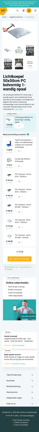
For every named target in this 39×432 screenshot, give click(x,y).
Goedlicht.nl (6, 412)
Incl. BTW (20, 254)
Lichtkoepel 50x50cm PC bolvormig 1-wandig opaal (24, 119)
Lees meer (19, 109)
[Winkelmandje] (28, 10)
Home (4, 17)
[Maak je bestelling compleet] (28, 134)
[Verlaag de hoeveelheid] (16, 125)
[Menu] (35, 10)
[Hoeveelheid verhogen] (22, 125)
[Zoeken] (17, 10)
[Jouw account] (23, 10)
